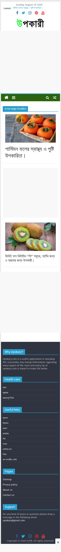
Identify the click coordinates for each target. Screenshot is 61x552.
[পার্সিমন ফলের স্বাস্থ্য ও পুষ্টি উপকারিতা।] (30, 116)
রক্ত (4, 387)
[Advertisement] (30, 61)
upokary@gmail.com (14, 520)
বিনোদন (5, 423)
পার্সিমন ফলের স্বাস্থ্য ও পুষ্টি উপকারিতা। (28, 8)
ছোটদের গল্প (7, 449)
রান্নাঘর (6, 433)
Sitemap (7, 479)
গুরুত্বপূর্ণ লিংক (8, 397)
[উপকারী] (6, 97)
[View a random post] (54, 97)
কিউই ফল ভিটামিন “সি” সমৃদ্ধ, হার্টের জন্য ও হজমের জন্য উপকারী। (30, 258)
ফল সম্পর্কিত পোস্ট (10, 459)
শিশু (4, 438)
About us (8, 489)
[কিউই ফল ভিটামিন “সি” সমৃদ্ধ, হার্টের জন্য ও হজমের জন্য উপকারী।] (30, 224)
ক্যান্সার (5, 392)
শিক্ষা (4, 454)
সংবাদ (5, 443)
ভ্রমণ (5, 428)
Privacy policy (10, 484)
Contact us (8, 494)
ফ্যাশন (5, 417)
